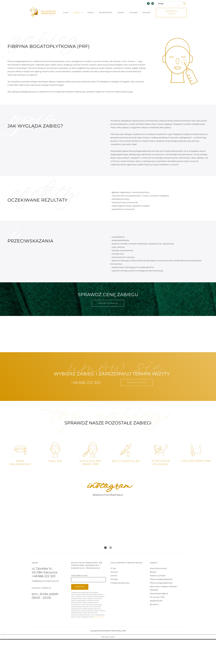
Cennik (120, 12)
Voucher (133, 12)
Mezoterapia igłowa (159, 593)
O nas (65, 12)
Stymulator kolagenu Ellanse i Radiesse (164, 588)
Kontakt (146, 12)
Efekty (91, 12)
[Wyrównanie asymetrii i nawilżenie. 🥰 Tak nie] (167, 531)
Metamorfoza (105, 12)
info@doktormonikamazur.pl (45, 581)
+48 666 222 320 (86, 382)
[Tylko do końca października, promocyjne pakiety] (127, 508)
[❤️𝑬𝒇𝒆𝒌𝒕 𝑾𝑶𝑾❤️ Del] (89, 508)
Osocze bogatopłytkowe (161, 579)
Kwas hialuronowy (158, 568)
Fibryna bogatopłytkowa (161, 583)
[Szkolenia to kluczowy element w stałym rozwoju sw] (49, 508)
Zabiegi (76, 12)
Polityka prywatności (120, 583)
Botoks (153, 572)
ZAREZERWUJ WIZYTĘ (171, 12)
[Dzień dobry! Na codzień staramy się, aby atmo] (127, 531)
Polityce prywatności (98, 617)
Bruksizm (154, 604)
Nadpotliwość (156, 601)
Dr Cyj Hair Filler (157, 597)
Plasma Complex (158, 575)
